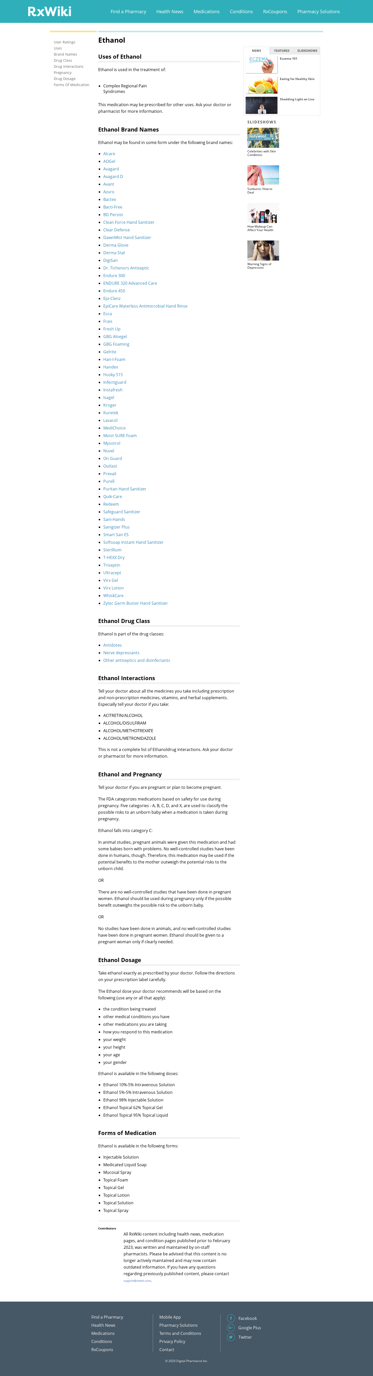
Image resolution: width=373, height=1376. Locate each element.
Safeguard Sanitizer (121, 512)
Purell (108, 481)
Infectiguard (114, 382)
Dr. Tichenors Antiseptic (126, 268)
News (256, 51)
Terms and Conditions (180, 1333)
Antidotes (112, 645)
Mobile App (170, 1317)
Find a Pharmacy (128, 11)
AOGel (109, 161)
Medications (207, 11)
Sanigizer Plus (116, 527)
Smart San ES (116, 534)
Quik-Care (112, 496)
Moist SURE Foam (120, 435)
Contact (166, 1349)
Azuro (108, 192)
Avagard (111, 169)
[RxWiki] (49, 11)
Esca (107, 313)
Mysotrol (111, 443)
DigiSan (110, 260)
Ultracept (112, 572)
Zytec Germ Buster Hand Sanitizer (135, 603)
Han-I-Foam (114, 359)
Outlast (110, 466)
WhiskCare (113, 595)
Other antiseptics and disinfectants (136, 660)
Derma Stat (114, 252)
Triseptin (111, 565)
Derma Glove (115, 245)
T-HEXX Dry (114, 557)
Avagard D (113, 176)
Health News (169, 11)
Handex (110, 367)
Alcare (109, 153)
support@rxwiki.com (137, 1281)
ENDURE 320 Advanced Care (130, 283)
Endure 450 (114, 291)
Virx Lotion (113, 588)
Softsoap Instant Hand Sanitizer (133, 542)
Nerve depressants (121, 652)
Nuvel (108, 451)
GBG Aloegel (115, 336)
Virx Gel (110, 580)
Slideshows (307, 51)
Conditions (241, 11)
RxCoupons (275, 11)
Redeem (111, 504)
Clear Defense (116, 230)
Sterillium (112, 550)
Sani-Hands (114, 519)
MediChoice (114, 428)
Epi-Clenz (112, 298)
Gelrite (109, 352)
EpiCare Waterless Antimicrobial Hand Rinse (145, 306)
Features (282, 51)
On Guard (112, 458)
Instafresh (113, 390)
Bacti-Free (112, 207)
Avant (108, 184)
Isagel (108, 397)
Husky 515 (113, 374)
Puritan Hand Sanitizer (124, 489)
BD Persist (113, 214)
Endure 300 (114, 275)
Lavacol (110, 420)
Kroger (109, 405)
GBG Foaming (116, 344)
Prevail (109, 473)
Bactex (109, 199)
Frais (107, 321)
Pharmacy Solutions (318, 11)
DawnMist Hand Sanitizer (127, 237)
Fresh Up (112, 329)
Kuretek (110, 412)
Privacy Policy (172, 1341)
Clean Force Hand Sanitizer (129, 222)
